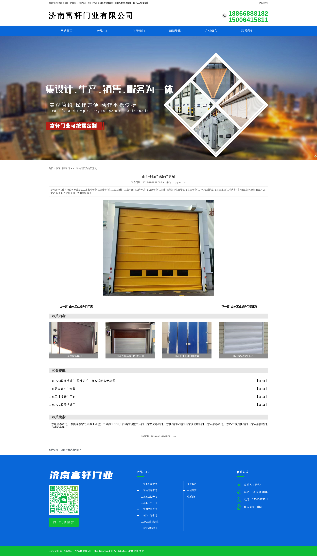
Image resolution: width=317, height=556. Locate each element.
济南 (119, 551)
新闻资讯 (175, 31)
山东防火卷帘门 (149, 515)
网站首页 (66, 31)
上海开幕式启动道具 (71, 449)
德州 (136, 551)
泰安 (124, 551)
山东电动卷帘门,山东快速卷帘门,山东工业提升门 (124, 2)
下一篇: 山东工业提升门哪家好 (239, 306)
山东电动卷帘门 (149, 484)
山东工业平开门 (149, 503)
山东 (113, 551)
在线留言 (211, 31)
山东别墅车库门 (149, 509)
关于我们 (139, 31)
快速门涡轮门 (63, 168)
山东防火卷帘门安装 (158, 388)
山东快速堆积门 (149, 528)
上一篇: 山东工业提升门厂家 (76, 306)
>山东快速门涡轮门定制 (84, 168)
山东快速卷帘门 (149, 490)
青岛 (141, 551)
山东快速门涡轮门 (150, 521)
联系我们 (247, 31)
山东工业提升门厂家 (158, 396)
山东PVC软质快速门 (158, 404)
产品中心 (103, 31)
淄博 (130, 551)
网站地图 (263, 2)
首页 (51, 168)
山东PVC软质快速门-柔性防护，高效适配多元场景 (158, 381)
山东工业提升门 (149, 496)
